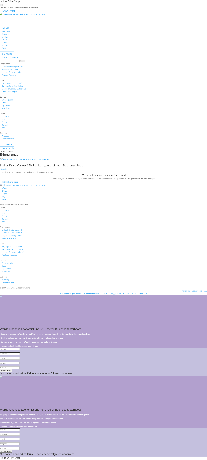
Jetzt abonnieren (10, 181)
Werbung (5, 136)
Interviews (6, 31)
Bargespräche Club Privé (12, 83)
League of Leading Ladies (12, 72)
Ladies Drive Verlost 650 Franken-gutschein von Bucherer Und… (42, 165)
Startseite (7, 53)
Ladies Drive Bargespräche (12, 66)
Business (5, 34)
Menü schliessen (10, 57)
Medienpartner (8, 139)
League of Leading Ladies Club (14, 89)
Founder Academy (9, 75)
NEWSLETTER (9, 11)
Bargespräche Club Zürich (12, 86)
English (5, 48)
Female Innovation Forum (12, 69)
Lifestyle (5, 37)
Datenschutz (197, 291)
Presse (4, 122)
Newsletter (6, 108)
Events (4, 40)
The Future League (9, 91)
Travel (4, 42)
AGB (205, 291)
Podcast (5, 45)
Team (4, 119)
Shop (4, 102)
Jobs (3, 128)
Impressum (185, 291)
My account (6, 105)
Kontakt (5, 125)
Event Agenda (7, 100)
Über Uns (5, 116)
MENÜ (5, 28)
